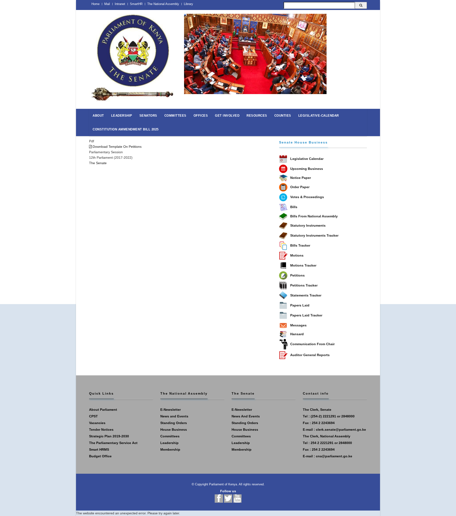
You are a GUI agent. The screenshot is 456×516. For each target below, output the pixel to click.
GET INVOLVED (227, 115)
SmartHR (136, 4)
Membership (170, 449)
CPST (93, 416)
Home (95, 4)
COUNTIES (282, 115)
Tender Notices (101, 429)
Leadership (169, 443)
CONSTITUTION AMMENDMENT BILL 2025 (126, 129)
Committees (170, 436)
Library (188, 4)
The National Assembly (163, 4)
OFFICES (201, 115)
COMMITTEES (175, 115)
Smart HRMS (99, 449)
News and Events (174, 416)
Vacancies (97, 423)
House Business (173, 429)
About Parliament (103, 409)
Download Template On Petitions (117, 146)
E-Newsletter (170, 409)
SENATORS (148, 115)
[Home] (133, 55)
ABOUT (98, 115)
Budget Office (100, 456)
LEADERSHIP (121, 115)
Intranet (120, 4)
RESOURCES (257, 115)
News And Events (246, 416)
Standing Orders (173, 423)
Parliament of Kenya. (223, 484)
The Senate (98, 163)
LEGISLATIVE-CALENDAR (318, 115)
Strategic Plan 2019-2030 (109, 436)
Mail (107, 4)
